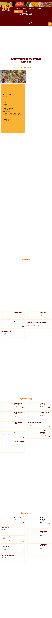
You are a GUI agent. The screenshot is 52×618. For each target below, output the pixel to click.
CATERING (38, 8)
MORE (26, 11)
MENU (24, 8)
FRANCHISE (17, 8)
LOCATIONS (31, 8)
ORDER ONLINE (18, 11)
